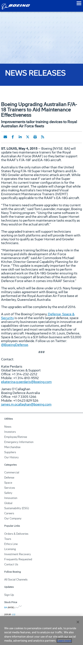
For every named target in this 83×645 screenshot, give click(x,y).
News (7, 426)
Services (9, 487)
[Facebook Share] (13, 137)
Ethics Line (11, 544)
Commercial (11, 472)
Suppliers (10, 452)
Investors (10, 431)
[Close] (78, 622)
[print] (35, 137)
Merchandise (12, 447)
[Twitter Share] (27, 137)
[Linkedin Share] (20, 137)
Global (8, 503)
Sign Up (9, 594)
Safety (8, 492)
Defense (9, 477)
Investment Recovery (17, 554)
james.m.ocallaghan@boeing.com (26, 404)
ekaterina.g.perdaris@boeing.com (26, 382)
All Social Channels (15, 579)
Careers (9, 513)
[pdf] (50, 137)
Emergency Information (18, 442)
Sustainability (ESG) (16, 508)
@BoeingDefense (14, 345)
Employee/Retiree (15, 437)
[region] (41, 630)
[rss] (42, 137)
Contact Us (11, 564)
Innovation (10, 498)
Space (8, 482)
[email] (5, 137)
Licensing (10, 549)
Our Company (12, 518)
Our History (11, 457)
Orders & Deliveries (16, 533)
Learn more (64, 640)
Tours (7, 538)
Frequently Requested (18, 559)
